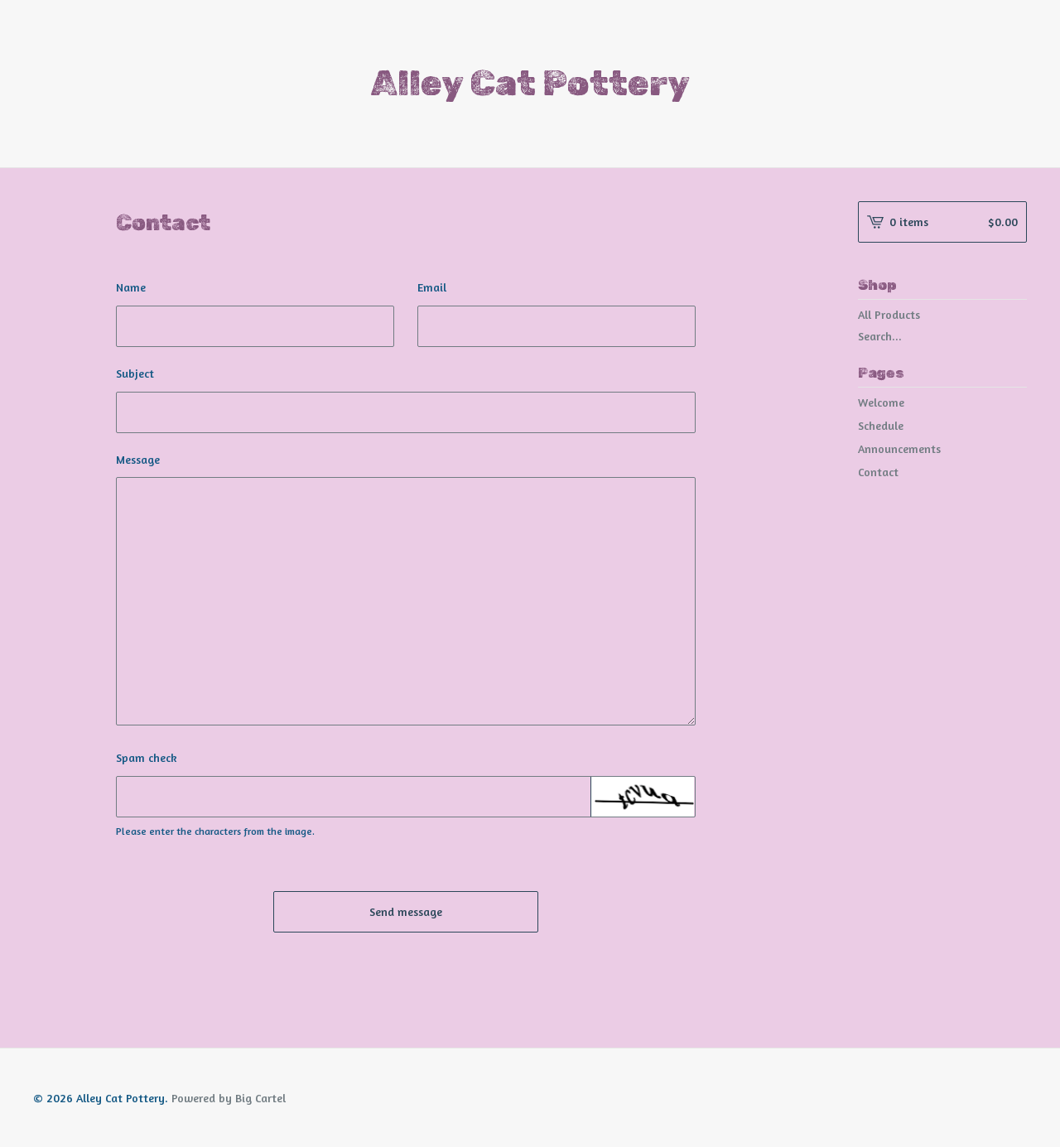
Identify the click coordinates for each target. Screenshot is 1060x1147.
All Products (889, 314)
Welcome (881, 402)
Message (138, 459)
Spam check (146, 757)
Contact (878, 472)
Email (431, 287)
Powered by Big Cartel (228, 1098)
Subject (135, 373)
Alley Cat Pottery (530, 83)
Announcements (899, 448)
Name (131, 287)
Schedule (880, 425)
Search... (880, 336)
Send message (405, 911)
